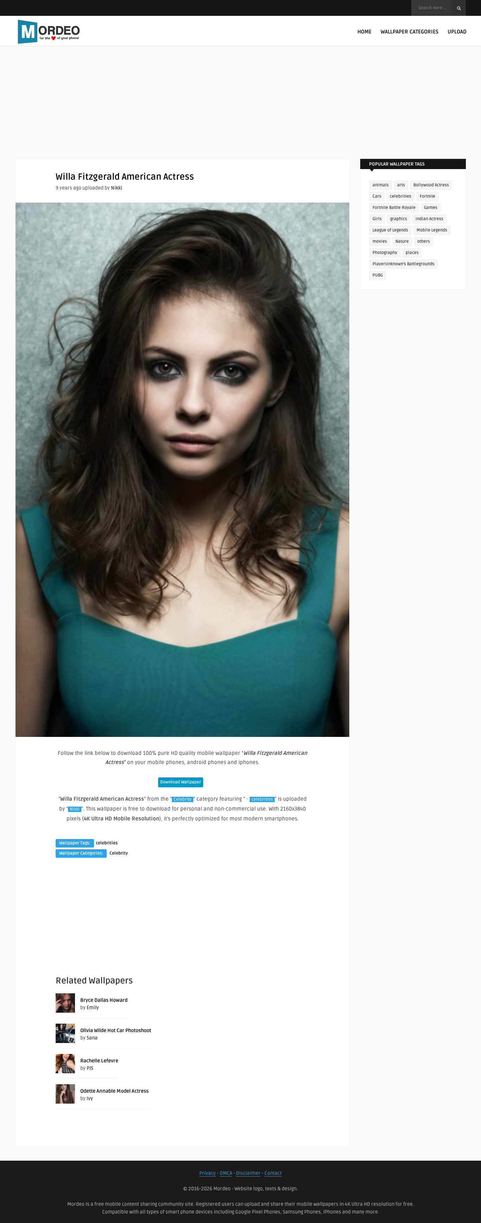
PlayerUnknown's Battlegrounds (404, 264)
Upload (457, 32)
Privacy (207, 1173)
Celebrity (183, 799)
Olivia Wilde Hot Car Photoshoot (115, 1030)
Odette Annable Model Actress (114, 1091)
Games (430, 207)
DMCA (226, 1173)
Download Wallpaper (180, 782)
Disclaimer (248, 1173)
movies (380, 241)
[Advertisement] (240, 109)
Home (364, 32)
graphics (398, 219)
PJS (90, 1068)
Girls (377, 219)
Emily (93, 1008)
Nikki (116, 188)
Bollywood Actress (431, 185)
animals (381, 185)
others (423, 241)
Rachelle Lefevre (99, 1061)
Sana (92, 1038)
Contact (273, 1173)
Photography (385, 252)
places (412, 252)
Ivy (90, 1098)
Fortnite (427, 196)
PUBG (378, 275)
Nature (402, 241)
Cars (377, 196)
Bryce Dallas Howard (103, 1000)
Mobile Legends (432, 230)
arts (401, 185)
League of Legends (390, 230)
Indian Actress (429, 219)
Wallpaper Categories (409, 32)
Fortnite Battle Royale (394, 207)
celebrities (262, 799)
